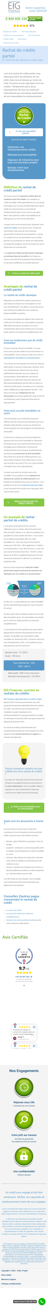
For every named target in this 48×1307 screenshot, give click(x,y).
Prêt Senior (22, 39)
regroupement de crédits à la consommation (22, 358)
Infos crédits (6, 1275)
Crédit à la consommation (13, 35)
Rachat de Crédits (10, 31)
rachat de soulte (15, 910)
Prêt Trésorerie (34, 35)
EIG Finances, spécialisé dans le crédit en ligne (23, 699)
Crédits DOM (8, 39)
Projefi (25, 1271)
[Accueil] (3, 60)
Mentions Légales (8, 1279)
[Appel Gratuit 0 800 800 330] (41, 1301)
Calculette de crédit (11, 43)
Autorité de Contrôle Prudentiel (31, 1258)
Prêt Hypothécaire (29, 31)
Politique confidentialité (11, 1284)
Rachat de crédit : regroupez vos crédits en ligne (25, 60)
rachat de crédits (10, 228)
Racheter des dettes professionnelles (20, 920)
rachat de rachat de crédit (32, 485)
